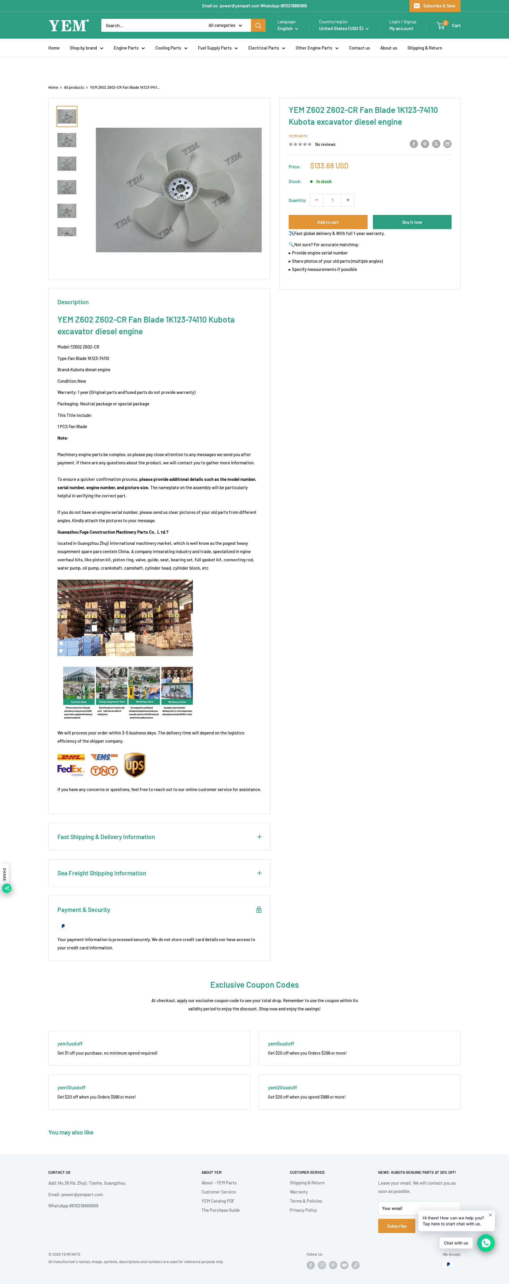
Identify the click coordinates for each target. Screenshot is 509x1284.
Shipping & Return (424, 47)
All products (74, 87)
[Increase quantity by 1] (348, 200)
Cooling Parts (168, 47)
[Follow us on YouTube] (344, 1265)
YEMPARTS (298, 136)
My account (401, 28)
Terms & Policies (306, 1201)
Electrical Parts (263, 47)
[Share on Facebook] (414, 143)
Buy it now (412, 221)
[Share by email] (447, 143)
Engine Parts (126, 47)
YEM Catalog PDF (217, 1201)
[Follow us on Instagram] (322, 1265)
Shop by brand (83, 47)
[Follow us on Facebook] (311, 1265)
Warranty (299, 1191)
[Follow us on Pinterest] (333, 1265)
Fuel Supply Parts (215, 47)
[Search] (258, 25)
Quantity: (298, 200)
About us (388, 47)
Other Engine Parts (314, 47)
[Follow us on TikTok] (355, 1265)
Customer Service (218, 1191)
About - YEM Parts (219, 1182)
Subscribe (396, 1226)
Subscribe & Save (439, 5)
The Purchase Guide (220, 1210)
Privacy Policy (303, 1210)
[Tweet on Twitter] (436, 143)
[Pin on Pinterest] (425, 143)
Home (54, 47)
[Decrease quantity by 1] (316, 200)
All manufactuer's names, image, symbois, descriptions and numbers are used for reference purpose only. (136, 1261)
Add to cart (328, 221)
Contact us (359, 47)
